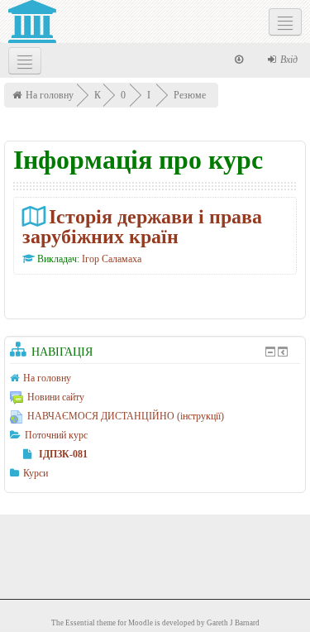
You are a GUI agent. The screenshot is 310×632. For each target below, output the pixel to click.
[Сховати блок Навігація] (270, 352)
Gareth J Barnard (233, 623)
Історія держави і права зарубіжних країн (142, 226)
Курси (35, 473)
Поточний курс (56, 435)
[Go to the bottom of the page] (238, 59)
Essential (80, 623)
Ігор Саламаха (111, 259)
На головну (50, 95)
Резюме (190, 95)
